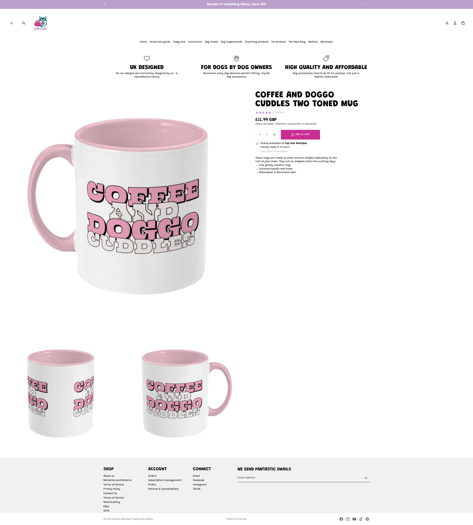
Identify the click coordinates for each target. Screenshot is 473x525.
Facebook (198, 480)
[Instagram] (348, 519)
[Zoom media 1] (123, 211)
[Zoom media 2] (61, 395)
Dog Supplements (231, 42)
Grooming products (257, 42)
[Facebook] (341, 519)
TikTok (196, 489)
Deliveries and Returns (117, 480)
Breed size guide (160, 42)
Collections (195, 42)
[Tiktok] (361, 519)
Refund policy (111, 502)
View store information (274, 151)
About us (108, 476)
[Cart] (463, 23)
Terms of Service (113, 485)
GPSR (106, 511)
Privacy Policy (111, 489)
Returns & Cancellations (163, 489)
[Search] (24, 23)
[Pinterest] (367, 519)
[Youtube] (354, 519)
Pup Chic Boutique (121, 519)
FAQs (106, 506)
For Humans (278, 42)
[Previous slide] (105, 4)
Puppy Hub (179, 42)
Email (196, 476)
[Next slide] (365, 4)
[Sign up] (366, 478)
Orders (152, 476)
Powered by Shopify (142, 519)
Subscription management (165, 480)
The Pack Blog (297, 42)
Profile (152, 485)
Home (143, 42)
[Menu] (11, 23)
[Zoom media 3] (184, 395)
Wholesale (327, 42)
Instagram (199, 485)
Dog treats (211, 42)
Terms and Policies (236, 519)
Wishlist (313, 42)
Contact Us (110, 493)
